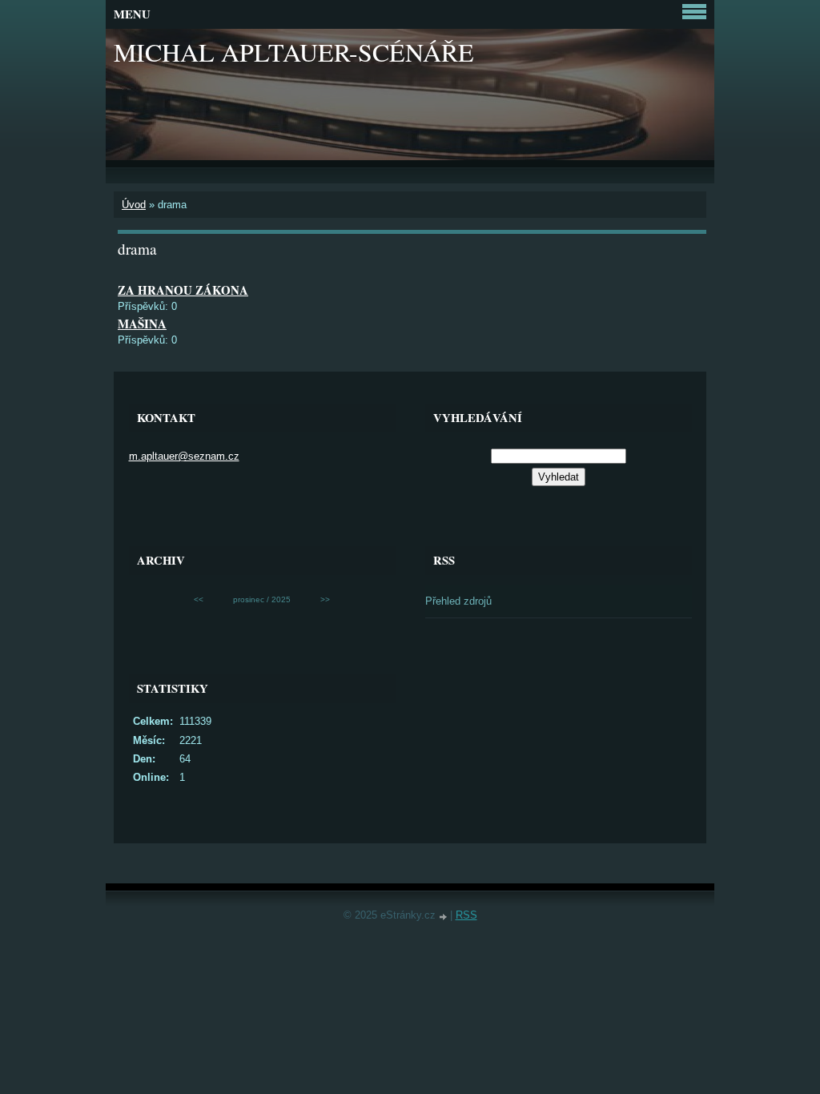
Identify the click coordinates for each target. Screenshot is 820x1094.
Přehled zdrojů (458, 601)
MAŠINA (142, 323)
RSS (466, 915)
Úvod (134, 205)
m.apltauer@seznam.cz (184, 456)
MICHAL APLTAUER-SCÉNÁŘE (294, 51)
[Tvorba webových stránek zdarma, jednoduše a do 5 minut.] (444, 916)
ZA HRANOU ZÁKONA (183, 290)
